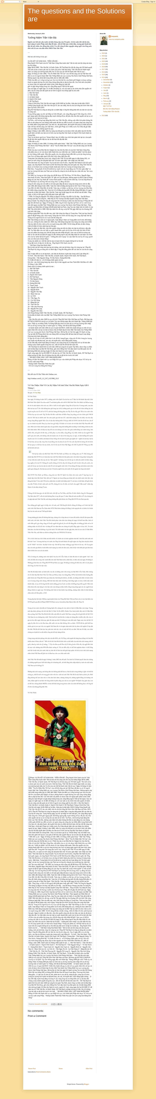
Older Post (89, 1068)
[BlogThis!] (54, 1004)
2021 (103, 58)
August (105, 88)
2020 (103, 61)
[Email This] (52, 1004)
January (106, 104)
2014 (103, 77)
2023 (103, 53)
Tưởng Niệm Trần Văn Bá (111, 111)
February (106, 101)
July (104, 90)
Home (61, 1068)
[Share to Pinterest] (61, 1004)
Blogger (86, 1084)
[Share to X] (56, 1004)
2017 (103, 69)
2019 (103, 64)
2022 (103, 56)
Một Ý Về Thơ (107, 106)
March (105, 98)
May (104, 96)
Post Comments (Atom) (43, 1072)
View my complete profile (116, 39)
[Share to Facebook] (58, 1004)
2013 (103, 115)
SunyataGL (114, 36)
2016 (103, 72)
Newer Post (32, 1068)
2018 (103, 66)
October (106, 85)
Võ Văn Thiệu (37, 392)
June (105, 93)
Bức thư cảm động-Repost (111, 109)
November (106, 82)
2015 (103, 74)
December (106, 80)
